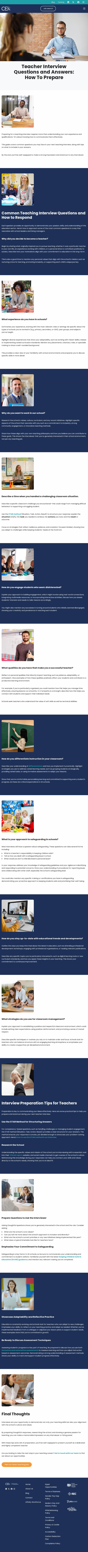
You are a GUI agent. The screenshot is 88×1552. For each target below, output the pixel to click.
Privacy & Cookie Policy (52, 1526)
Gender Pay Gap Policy (52, 1497)
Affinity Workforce (33, 1502)
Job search (48, 8)
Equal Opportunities (51, 1485)
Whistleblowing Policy (51, 1511)
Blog (53, 2)
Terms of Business (52, 1491)
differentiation (35, 766)
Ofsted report (16, 1155)
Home (27, 1484)
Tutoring (61, 2)
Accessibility (50, 1532)
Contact (29, 1497)
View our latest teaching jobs (17, 1464)
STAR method (14, 514)
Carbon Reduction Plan (52, 1537)
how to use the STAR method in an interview (36, 1137)
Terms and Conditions (49, 1519)
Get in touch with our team (66, 1453)
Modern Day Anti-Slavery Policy (52, 1504)
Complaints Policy (52, 1543)
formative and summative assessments (20, 1350)
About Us (29, 1488)
